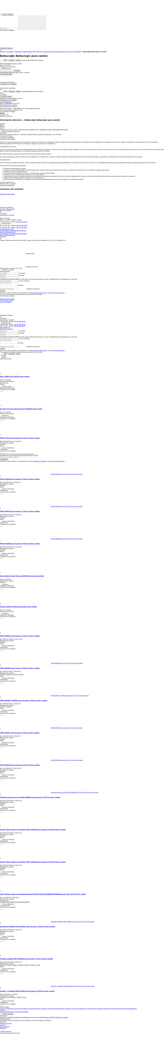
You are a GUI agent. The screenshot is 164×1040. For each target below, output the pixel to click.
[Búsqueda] (32, 23)
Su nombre (22, 273)
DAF (34, 51)
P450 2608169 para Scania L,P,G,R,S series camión (20, 765)
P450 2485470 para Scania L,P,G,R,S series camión (20, 511)
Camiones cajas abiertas (20, 1008)
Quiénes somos (4, 1011)
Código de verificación (33, 289)
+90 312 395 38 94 (21, 227)
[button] (82, 39)
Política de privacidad (21, 1017)
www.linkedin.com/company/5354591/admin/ (13, 233)
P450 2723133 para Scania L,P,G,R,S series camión (20, 438)
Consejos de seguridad (7, 185)
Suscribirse (4, 459)
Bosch (31, 51)
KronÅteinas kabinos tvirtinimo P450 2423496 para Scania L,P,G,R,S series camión (33, 862)
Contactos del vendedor (21, 1011)
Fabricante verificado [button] (6, 207)
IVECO (38, 51)
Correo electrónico (24, 281)
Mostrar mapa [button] (30, 253)
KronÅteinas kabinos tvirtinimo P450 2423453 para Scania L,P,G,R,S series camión (33, 830)
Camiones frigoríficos (58, 1008)
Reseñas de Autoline (49, 1017)
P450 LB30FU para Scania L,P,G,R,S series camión (20, 733)
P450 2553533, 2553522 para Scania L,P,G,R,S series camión (23, 700)
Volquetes (10, 1008)
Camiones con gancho (72, 1008)
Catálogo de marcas (62, 1017)
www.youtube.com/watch (7, 235)
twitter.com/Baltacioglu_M (7, 232)
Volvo (74, 51)
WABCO (78, 51)
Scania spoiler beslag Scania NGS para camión (18, 607)
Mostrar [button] (13, 222)
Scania (70, 51)
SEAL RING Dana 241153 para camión (15, 376)
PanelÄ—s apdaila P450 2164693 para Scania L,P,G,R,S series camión (27, 991)
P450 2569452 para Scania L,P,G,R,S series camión (20, 668)
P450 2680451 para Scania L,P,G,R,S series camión (20, 636)
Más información (5, 327)
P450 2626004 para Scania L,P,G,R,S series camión (20, 479)
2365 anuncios (10, 209)
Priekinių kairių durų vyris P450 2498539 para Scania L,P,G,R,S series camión (30, 797)
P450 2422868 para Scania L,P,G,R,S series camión (20, 544)
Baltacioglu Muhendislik (7, 194)
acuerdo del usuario (59, 293)
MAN (51, 51)
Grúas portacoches (117, 1008)
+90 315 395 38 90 (21, 225)
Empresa (21, 275)
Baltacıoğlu (7, 102)
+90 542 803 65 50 (21, 222)
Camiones (3, 1008)
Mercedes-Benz (57, 51)
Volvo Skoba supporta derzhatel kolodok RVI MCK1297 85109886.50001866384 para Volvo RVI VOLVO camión (43, 894)
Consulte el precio (6, 96)
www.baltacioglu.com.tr (7, 229)
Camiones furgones (34, 1008)
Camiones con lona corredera (88, 1008)
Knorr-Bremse (45, 51)
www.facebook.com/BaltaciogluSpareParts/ (13, 230)
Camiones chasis (46, 1008)
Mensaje (20, 285)
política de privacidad (39, 293)
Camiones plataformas (130, 1008)
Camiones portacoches (104, 1008)
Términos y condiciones (7, 1017)
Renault (65, 51)
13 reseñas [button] (3, 213)
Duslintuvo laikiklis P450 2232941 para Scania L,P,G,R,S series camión (27, 926)
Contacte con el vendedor (8, 84)
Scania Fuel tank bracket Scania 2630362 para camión (21, 409)
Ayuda (12, 1011)
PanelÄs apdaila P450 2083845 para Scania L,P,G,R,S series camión (26, 959)
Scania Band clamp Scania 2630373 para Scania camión (22, 576)
